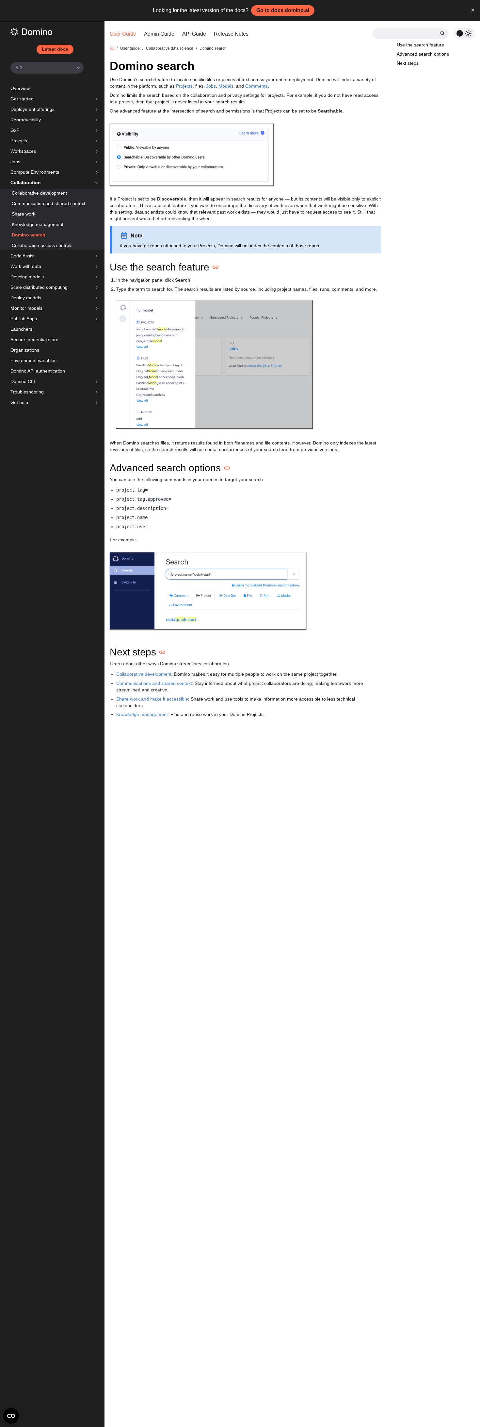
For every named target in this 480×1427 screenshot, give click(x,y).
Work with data (25, 266)
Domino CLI (22, 381)
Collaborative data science (169, 48)
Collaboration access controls (42, 245)
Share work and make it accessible (152, 699)
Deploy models (25, 297)
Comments (256, 86)
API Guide (194, 34)
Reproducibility (25, 119)
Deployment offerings (32, 109)
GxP (14, 130)
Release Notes (231, 34)
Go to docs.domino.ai (282, 10)
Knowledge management (37, 224)
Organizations (24, 350)
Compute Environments (34, 172)
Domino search (28, 234)
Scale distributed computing (39, 287)
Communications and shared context (154, 683)
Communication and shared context (48, 203)
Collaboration (25, 182)
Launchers (21, 329)
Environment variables (33, 360)
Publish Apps (23, 318)
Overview (20, 88)
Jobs (15, 161)
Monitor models (26, 308)
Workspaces (23, 151)
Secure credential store (34, 339)
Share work (23, 214)
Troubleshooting (27, 391)
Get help (19, 402)
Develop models (27, 276)
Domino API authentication (37, 371)
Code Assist (22, 255)
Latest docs (55, 49)
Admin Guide (159, 34)
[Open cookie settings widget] (11, 1416)
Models (225, 86)
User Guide (123, 34)
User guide (130, 48)
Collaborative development (39, 193)
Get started (22, 98)
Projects (18, 140)
